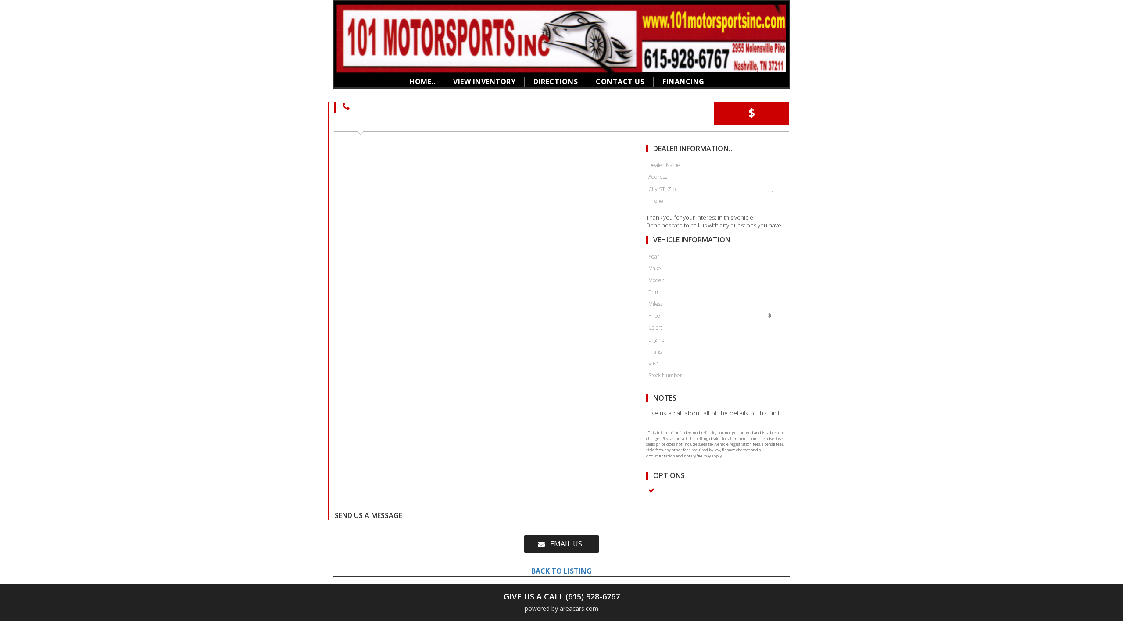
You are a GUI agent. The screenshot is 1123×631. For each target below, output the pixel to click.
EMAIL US (563, 544)
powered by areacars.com (561, 608)
